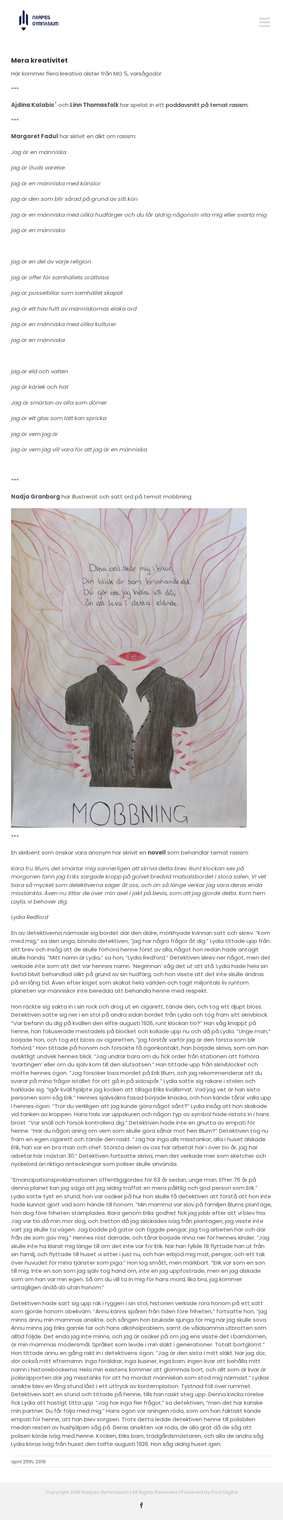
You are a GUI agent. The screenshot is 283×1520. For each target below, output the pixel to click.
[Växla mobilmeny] (265, 21)
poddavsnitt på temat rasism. (207, 105)
